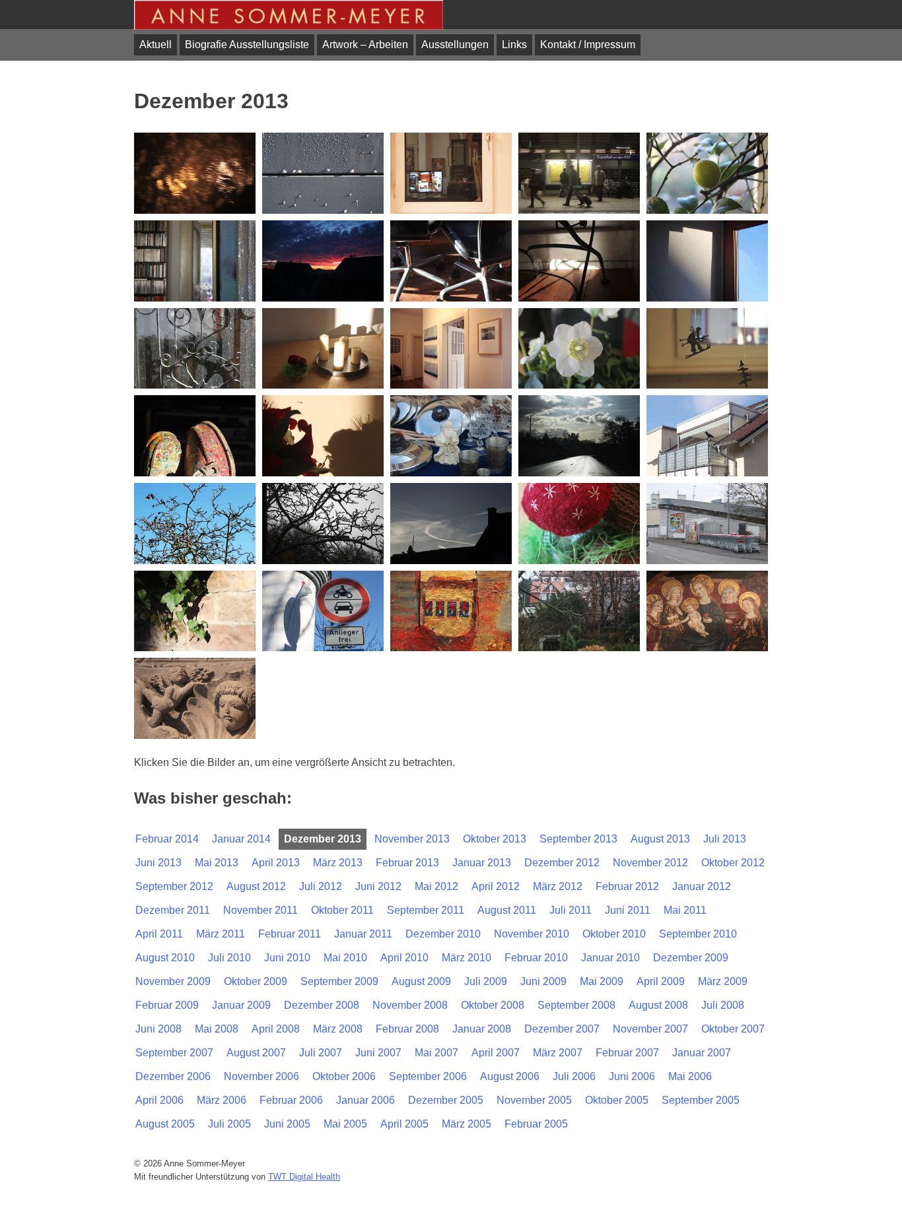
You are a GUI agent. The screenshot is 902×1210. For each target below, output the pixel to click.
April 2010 (404, 957)
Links (514, 44)
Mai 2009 (601, 981)
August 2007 (256, 1052)
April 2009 (661, 981)
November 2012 (650, 862)
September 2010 (698, 933)
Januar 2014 (241, 838)
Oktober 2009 (255, 981)
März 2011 (220, 933)
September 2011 (425, 910)
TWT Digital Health (304, 1177)
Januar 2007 (701, 1052)
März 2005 (466, 1124)
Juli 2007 (320, 1052)
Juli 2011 (570, 910)
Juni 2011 (627, 910)
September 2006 (428, 1076)
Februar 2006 (291, 1100)
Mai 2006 (690, 1076)
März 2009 (722, 981)
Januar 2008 (481, 1029)
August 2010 (165, 957)
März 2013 (338, 862)
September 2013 (578, 838)
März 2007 (557, 1052)
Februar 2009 (167, 1005)
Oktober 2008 (492, 1005)
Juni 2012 (378, 886)
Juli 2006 (574, 1076)
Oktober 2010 (614, 933)
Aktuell (155, 44)
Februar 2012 (627, 886)
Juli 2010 (229, 957)
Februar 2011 (289, 933)
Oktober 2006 (344, 1076)
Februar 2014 (167, 838)
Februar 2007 (627, 1052)
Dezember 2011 (172, 910)
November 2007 (650, 1029)
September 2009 (339, 981)
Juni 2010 (287, 957)
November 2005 (534, 1100)
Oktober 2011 (342, 910)
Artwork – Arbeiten (365, 44)
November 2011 (260, 910)
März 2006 (221, 1100)
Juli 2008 (722, 1005)
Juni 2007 (378, 1052)
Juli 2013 (724, 838)
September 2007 (174, 1052)
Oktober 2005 (616, 1100)
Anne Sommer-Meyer (288, 15)
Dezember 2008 (321, 1005)
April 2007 (495, 1052)
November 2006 (261, 1076)
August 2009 (421, 981)
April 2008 (276, 1029)
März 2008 (338, 1029)
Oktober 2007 (733, 1029)
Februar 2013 (407, 862)
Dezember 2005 (445, 1100)
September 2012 (174, 886)
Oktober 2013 (494, 838)
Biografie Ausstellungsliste (247, 44)
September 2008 (576, 1005)
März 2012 (557, 886)
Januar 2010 (610, 957)
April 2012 (495, 886)
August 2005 (165, 1124)
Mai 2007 (436, 1052)
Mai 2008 (216, 1029)
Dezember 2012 (562, 862)
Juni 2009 (543, 981)
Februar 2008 (407, 1029)
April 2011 (159, 933)
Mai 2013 (216, 862)
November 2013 (412, 838)
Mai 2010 (345, 957)
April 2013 (276, 862)
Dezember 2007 (562, 1029)
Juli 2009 (485, 981)
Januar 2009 (241, 1005)
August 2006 (509, 1076)
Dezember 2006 (173, 1076)
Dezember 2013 (322, 838)
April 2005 (404, 1124)
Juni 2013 (158, 862)
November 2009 (173, 981)
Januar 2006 (365, 1100)
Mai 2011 (685, 910)
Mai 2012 (436, 886)
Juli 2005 (229, 1124)
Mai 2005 (345, 1124)
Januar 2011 (363, 933)
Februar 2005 (536, 1124)
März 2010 (466, 957)
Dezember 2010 (443, 933)
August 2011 (506, 910)
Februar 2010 (536, 957)
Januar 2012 (701, 886)
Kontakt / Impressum (587, 44)
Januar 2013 (481, 862)
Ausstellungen (455, 44)
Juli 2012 (320, 886)
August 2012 (256, 886)
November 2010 (531, 933)
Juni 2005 (287, 1124)
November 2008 (410, 1005)
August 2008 (658, 1005)
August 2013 (660, 838)
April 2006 (159, 1100)
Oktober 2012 (733, 862)
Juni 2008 (158, 1029)
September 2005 (701, 1100)
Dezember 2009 (690, 957)
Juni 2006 (632, 1076)
